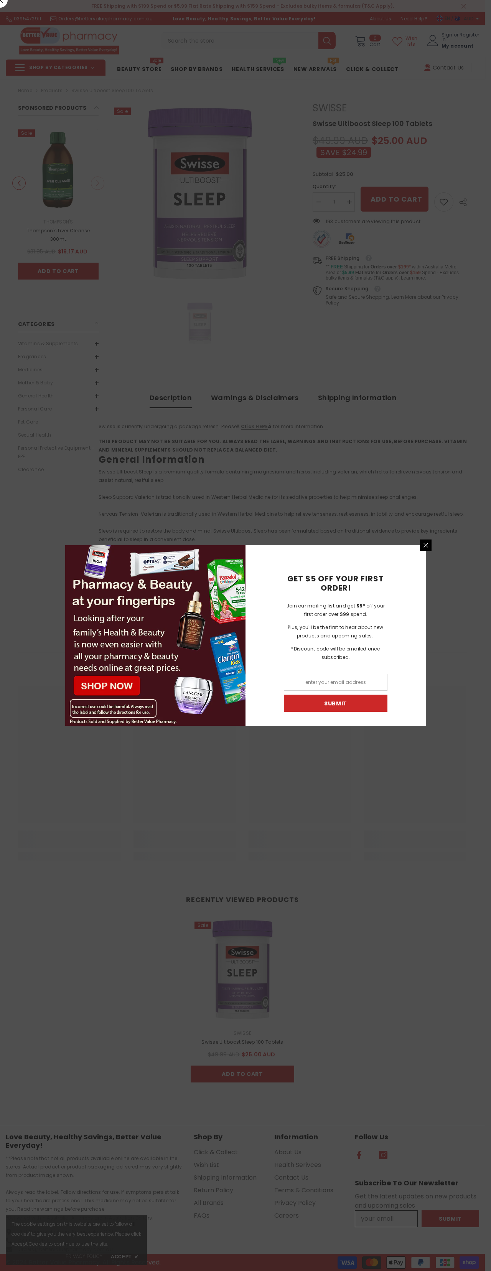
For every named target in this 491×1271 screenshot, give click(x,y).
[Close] (426, 545)
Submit (335, 703)
